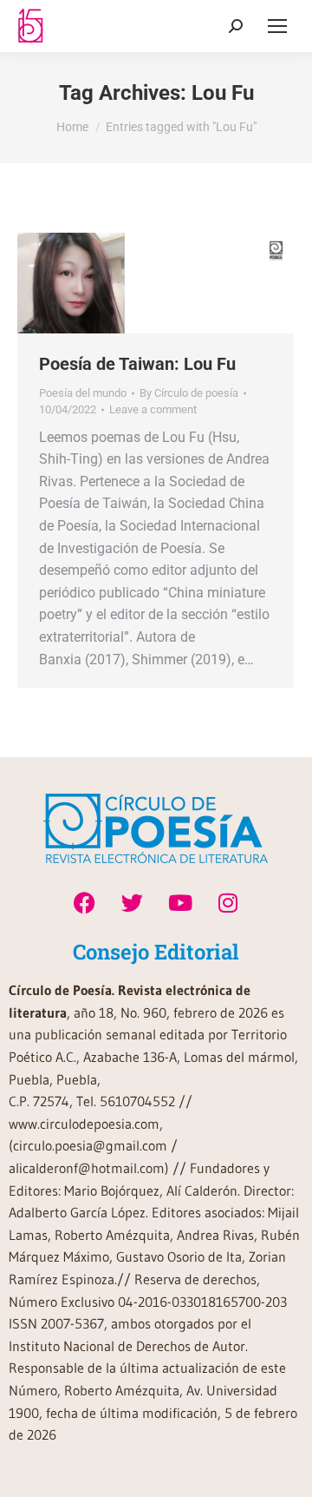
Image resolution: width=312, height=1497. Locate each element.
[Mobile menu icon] (277, 26)
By (189, 392)
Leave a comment (153, 409)
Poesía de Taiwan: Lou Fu (137, 363)
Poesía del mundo (83, 392)
